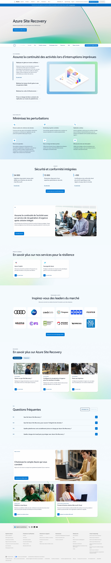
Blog (73, 537)
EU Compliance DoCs (91, 558)
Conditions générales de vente (66, 558)
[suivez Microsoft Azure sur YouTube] (37, 527)
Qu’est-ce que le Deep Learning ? (95, 541)
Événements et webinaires (77, 543)
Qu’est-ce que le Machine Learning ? (96, 539)
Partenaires (43, 1)
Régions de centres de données (11, 541)
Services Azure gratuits (27, 539)
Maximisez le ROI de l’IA (27, 545)
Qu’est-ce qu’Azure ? (9, 535)
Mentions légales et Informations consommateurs (34, 558)
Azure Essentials (8, 545)
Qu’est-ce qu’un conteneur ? (94, 549)
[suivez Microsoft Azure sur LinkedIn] (34, 527)
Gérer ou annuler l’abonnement (19, 558)
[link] (22, 46)
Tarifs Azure (25, 537)
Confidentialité (47, 558)
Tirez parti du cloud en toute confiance (12, 543)
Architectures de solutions (44, 539)
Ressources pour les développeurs (78, 539)
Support (72, 1)
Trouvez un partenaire (59, 539)
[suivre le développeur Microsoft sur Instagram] (32, 527)
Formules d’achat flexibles (27, 541)
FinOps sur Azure (26, 543)
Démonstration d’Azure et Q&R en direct (46, 543)
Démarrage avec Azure (93, 1)
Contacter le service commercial (82, 1)
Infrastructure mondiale (10, 539)
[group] (27, 268)
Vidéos (74, 548)
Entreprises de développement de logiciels (62, 535)
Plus (49, 1)
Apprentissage (67, 1)
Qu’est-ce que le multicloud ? (94, 537)
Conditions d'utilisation (55, 558)
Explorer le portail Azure (21, 527)
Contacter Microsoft (9, 558)
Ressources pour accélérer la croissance (46, 537)
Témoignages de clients (9, 547)
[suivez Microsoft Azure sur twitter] (29, 527)
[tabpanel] (55, 377)
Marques (74, 558)
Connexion (102, 1)
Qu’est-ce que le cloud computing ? (95, 535)
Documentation (75, 535)
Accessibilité (99, 558)
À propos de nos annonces (82, 558)
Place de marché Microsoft (59, 537)
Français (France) (10, 556)
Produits (27, 1)
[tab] (17, 358)
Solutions (33, 1)
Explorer (22, 1)
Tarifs (38, 1)
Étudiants (74, 541)
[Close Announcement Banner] (96, 5)
